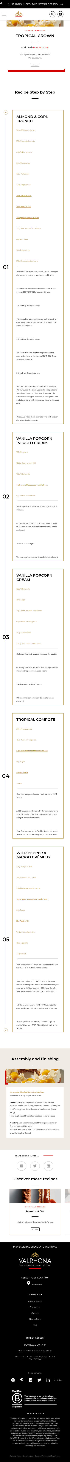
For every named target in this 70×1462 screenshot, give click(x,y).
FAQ (35, 1325)
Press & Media (35, 1301)
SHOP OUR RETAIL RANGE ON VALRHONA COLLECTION (35, 1358)
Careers (34, 1313)
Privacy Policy (15, 1456)
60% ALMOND (41, 47)
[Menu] (4, 14)
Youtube (57, 1380)
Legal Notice (28, 1456)
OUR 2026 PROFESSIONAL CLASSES (35, 1351)
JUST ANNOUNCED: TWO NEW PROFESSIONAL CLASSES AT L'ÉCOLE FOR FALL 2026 (33, 4)
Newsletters (35, 1319)
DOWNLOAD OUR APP (35, 1345)
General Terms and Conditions (47, 1456)
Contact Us (35, 1307)
